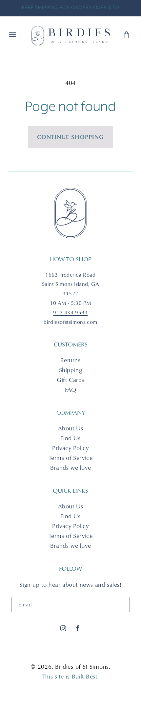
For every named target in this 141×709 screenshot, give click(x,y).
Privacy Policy (70, 448)
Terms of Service (71, 458)
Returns (70, 360)
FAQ (70, 389)
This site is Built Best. (70, 676)
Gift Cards (70, 380)
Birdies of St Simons (82, 666)
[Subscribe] (122, 604)
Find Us (70, 438)
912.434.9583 (70, 312)
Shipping (70, 370)
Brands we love (70, 467)
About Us (70, 428)
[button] (13, 35)
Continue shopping (70, 137)
